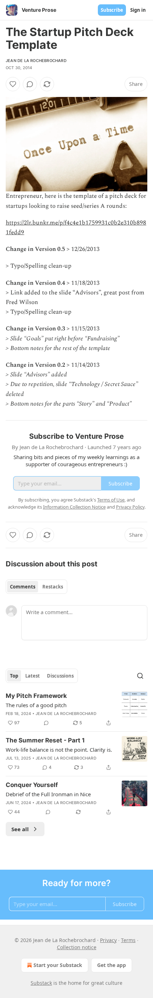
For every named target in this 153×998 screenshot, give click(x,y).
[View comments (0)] (30, 84)
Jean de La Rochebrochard (36, 60)
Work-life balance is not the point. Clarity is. (59, 749)
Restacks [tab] (52, 586)
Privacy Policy (130, 507)
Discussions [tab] (60, 676)
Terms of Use (111, 500)
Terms (128, 940)
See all (20, 829)
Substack (41, 982)
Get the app (111, 965)
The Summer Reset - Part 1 (45, 740)
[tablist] (36, 587)
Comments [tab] (22, 586)
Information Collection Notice (74, 507)
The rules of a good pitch (36, 705)
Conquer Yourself (32, 784)
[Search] (140, 676)
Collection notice (76, 947)
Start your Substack (57, 965)
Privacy (108, 940)
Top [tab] (14, 676)
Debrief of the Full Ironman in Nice (48, 794)
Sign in (138, 10)
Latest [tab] (32, 676)
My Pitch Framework (36, 695)
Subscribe (112, 10)
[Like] (13, 84)
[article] (76, 709)
